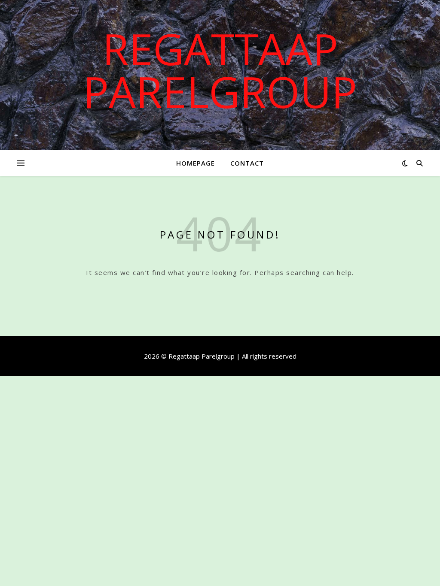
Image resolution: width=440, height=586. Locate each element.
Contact (247, 163)
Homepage (195, 163)
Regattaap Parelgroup (220, 70)
